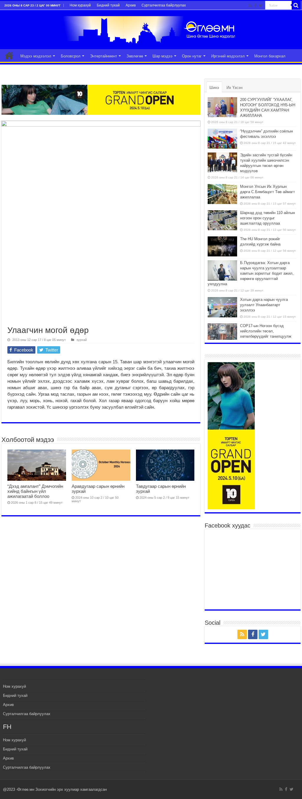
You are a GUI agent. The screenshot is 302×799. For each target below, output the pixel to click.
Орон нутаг (192, 56)
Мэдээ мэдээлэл (35, 56)
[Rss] (250, 5)
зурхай (81, 340)
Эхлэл (9, 55)
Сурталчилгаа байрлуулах (164, 5)
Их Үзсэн (234, 87)
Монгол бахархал (269, 56)
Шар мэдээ (162, 56)
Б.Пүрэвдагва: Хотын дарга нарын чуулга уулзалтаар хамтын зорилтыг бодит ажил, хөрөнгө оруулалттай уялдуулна (251, 273)
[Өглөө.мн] (151, 28)
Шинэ (214, 87)
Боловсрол (71, 56)
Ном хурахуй (80, 5)
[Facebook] (255, 5)
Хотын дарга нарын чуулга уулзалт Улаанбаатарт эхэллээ (264, 304)
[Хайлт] (296, 5)
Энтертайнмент (103, 56)
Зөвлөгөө (135, 56)
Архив (131, 5)
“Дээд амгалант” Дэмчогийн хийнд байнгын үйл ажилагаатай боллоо (35, 491)
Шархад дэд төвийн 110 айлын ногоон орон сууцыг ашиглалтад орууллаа (267, 218)
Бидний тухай (108, 5)
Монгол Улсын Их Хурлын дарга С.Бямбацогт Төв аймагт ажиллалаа (267, 191)
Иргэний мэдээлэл (228, 56)
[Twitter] (260, 5)
